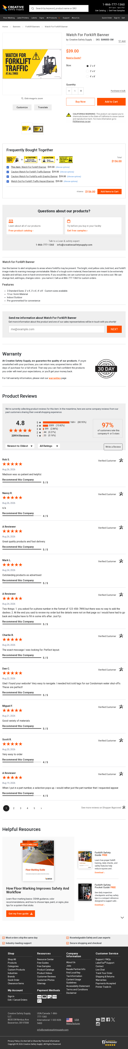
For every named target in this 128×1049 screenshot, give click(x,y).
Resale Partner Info (75, 969)
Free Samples (44, 966)
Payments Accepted (106, 983)
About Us (75, 18)
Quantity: (71, 84)
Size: (68, 65)
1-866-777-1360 (114, 4)
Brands (11, 976)
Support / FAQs (103, 959)
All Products (52, 18)
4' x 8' (92, 76)
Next (122, 917)
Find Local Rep (73, 972)
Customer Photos (45, 980)
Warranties (101, 980)
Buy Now (81, 101)
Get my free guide (19, 913)
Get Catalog (100, 10)
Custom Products (16, 969)
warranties (55, 378)
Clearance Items (16, 983)
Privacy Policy (14, 1041)
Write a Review (113, 447)
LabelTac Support (105, 962)
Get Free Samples (117, 10)
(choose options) (63, 167)
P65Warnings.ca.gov (82, 121)
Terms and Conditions (77, 989)
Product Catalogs (45, 969)
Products (12, 963)
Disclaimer (71, 993)
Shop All (12, 959)
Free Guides (43, 963)
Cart (123, 18)
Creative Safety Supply (32, 1044)
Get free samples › (77, 230)
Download (99, 872)
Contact (99, 966)
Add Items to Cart (109, 191)
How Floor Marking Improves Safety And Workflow (37, 890)
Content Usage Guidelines (73, 981)
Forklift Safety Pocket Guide (103, 886)
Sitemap (41, 983)
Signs (41, 18)
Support (66, 18)
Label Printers (23, 18)
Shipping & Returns (105, 976)
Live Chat (100, 969)
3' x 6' (92, 71)
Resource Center (45, 959)
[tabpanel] (98, 863)
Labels (34, 18)
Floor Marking (9, 18)
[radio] (64, 422)
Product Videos (44, 973)
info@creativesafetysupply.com (74, 244)
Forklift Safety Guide (103, 854)
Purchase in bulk (118, 91)
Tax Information (74, 976)
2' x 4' (92, 66)
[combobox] (59, 8)
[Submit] (32, 8)
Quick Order (107, 18)
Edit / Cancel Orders (17, 1000)
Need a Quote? (73, 58)
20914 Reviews (23, 435)
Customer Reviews (46, 976)
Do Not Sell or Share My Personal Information (40, 1041)
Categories (13, 966)
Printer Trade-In (103, 987)
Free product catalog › (21, 230)
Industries (12, 973)
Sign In (117, 18)
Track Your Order (104, 973)
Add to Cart (111, 101)
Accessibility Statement (78, 986)
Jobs (68, 966)
